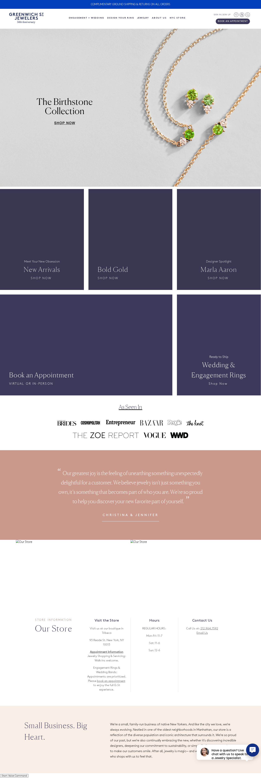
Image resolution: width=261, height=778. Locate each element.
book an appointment (111, 681)
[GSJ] (26, 18)
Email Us (202, 633)
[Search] (247, 14)
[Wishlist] (236, 14)
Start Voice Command (14, 776)
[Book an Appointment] (86, 323)
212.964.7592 (209, 628)
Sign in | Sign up (222, 15)
